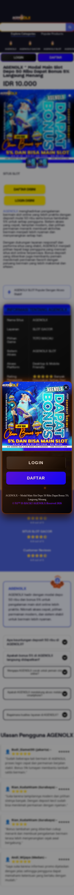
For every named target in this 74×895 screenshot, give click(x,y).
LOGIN (36, 462)
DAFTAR (36, 478)
